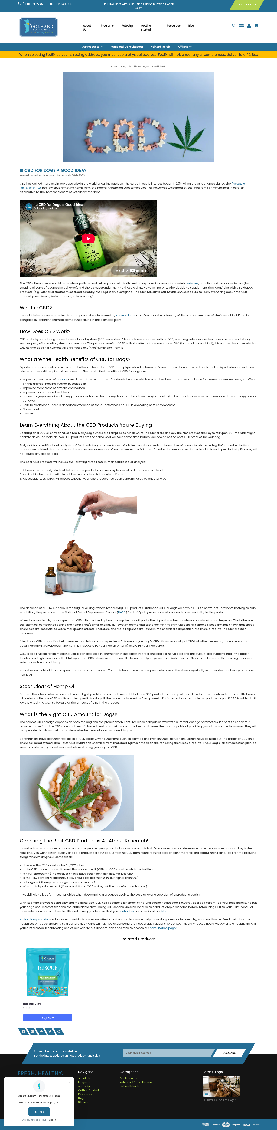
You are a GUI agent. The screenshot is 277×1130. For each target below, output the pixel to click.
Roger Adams (125, 315)
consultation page (163, 928)
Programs (84, 1082)
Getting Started (88, 1090)
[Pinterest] (58, 1031)
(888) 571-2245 (32, 4)
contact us (126, 911)
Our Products (128, 1078)
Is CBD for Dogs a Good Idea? (53, 170)
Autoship (84, 1086)
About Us (84, 1078)
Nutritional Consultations (136, 1082)
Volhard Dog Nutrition (35, 919)
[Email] (32, 1031)
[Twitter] (49, 1031)
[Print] (41, 1031)
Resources (85, 1094)
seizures (192, 283)
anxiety (62, 379)
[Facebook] (23, 1031)
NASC (122, 612)
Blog (81, 1098)
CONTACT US (63, 4)
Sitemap (83, 1102)
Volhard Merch (129, 1086)
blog (164, 911)
